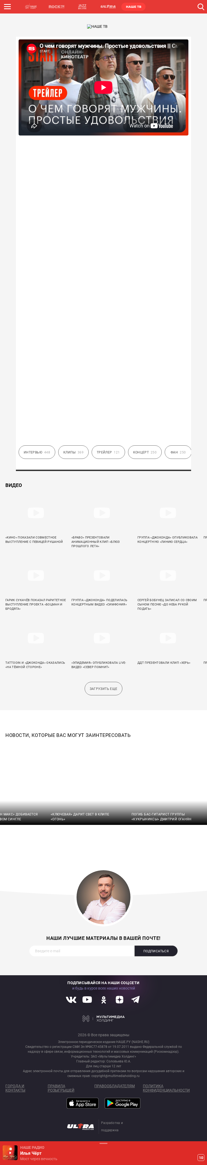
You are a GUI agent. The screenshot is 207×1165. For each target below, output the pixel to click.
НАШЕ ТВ (133, 7)
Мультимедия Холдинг (103, 1018)
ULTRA (108, 7)
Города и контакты (15, 1088)
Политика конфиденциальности (166, 1088)
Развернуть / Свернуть (103, 1143)
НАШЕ (31, 7)
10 (201, 1158)
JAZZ (82, 7)
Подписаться (156, 951)
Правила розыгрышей (61, 1088)
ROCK (56, 7)
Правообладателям (114, 1086)
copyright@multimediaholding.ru (115, 1076)
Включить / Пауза (10, 1152)
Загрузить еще (104, 689)
